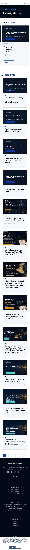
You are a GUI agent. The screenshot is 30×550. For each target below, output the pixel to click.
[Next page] (25, 455)
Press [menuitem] (15, 534)
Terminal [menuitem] (15, 515)
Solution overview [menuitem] (15, 478)
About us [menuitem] (15, 532)
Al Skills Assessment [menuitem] (15, 495)
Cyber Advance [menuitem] (15, 481)
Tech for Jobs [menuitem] (15, 483)
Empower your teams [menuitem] (15, 491)
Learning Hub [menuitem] (15, 523)
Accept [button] (11, 547)
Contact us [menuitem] (15, 536)
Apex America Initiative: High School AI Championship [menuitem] (15, 504)
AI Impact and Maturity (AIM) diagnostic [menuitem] (15, 493)
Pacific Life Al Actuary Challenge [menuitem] (15, 510)
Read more (8, 62)
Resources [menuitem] (15, 521)
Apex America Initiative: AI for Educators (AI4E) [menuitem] (15, 506)
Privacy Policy (17, 542)
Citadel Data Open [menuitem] (15, 512)
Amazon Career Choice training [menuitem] (15, 508)
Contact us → (17, 3)
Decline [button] (18, 547)
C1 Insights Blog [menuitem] (15, 525)
